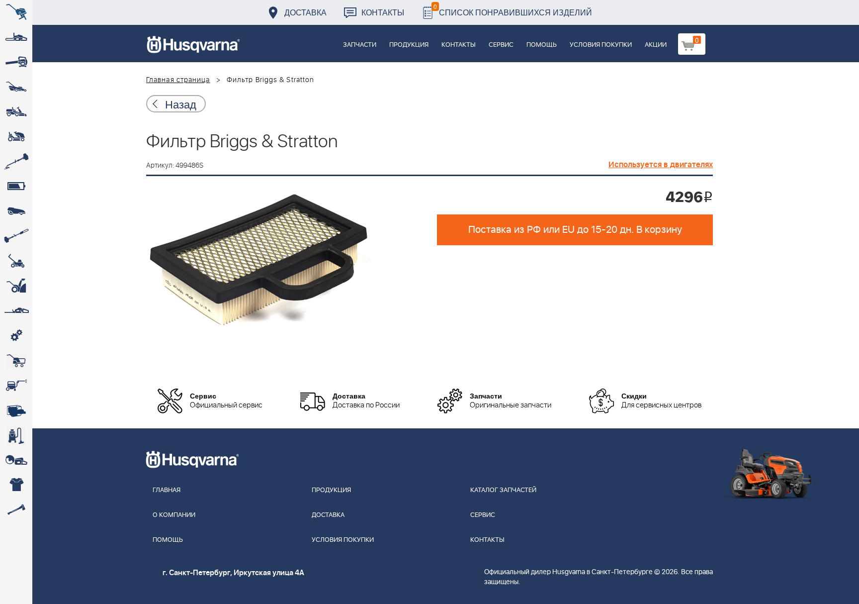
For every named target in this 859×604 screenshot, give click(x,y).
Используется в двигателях (660, 165)
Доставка (305, 12)
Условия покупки (601, 45)
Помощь (541, 45)
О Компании (174, 515)
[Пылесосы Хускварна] (16, 435)
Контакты (382, 12)
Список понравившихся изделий (512, 9)
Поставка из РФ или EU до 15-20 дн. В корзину (575, 229)
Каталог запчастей (503, 490)
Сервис (501, 45)
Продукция (409, 45)
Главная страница (178, 80)
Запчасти (359, 45)
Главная (166, 490)
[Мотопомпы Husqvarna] (16, 410)
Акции (656, 45)
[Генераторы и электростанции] (16, 360)
